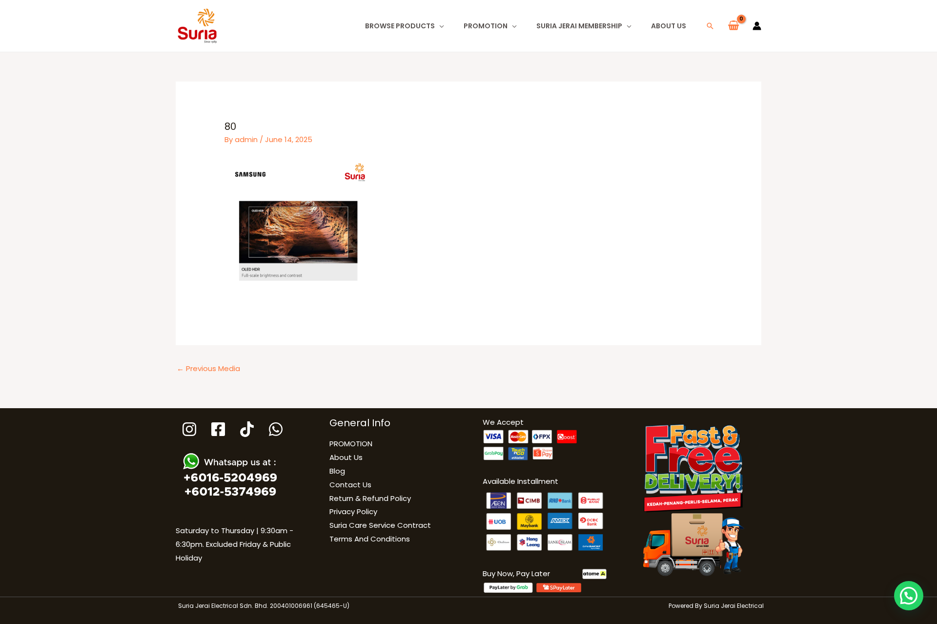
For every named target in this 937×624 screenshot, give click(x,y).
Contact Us (350, 484)
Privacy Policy (353, 511)
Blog (337, 471)
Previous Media (208, 368)
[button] (710, 25)
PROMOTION (486, 26)
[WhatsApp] (275, 429)
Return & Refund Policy (370, 498)
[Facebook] (218, 429)
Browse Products (400, 26)
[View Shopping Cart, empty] (733, 26)
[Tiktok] (247, 429)
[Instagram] (189, 429)
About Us (668, 26)
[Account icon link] (757, 25)
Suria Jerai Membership (579, 26)
